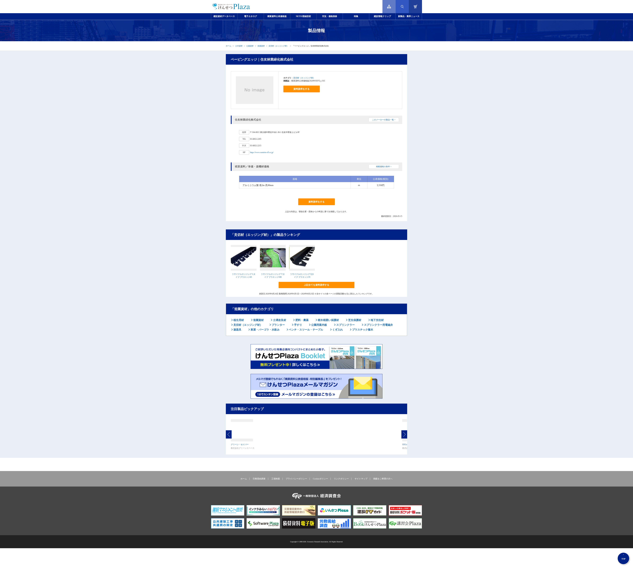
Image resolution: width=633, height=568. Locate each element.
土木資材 (238, 46)
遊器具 (237, 329)
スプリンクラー (345, 324)
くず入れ (337, 329)
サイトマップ (361, 479)
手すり (297, 324)
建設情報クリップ (382, 16)
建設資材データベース (224, 16)
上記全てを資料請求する (316, 285)
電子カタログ (250, 16)
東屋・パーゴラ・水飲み (265, 329)
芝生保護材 (354, 320)
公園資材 (250, 46)
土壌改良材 (279, 320)
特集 (356, 16)
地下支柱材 (377, 320)
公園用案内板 (319, 324)
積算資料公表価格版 (277, 16)
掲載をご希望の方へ (382, 479)
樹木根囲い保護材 (328, 320)
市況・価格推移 (329, 16)
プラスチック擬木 (362, 329)
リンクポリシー (341, 479)
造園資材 (261, 46)
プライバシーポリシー (296, 479)
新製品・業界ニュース (409, 16)
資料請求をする (301, 89)
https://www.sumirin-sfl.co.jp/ (261, 152)
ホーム (228, 46)
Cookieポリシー (320, 479)
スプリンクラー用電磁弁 (378, 324)
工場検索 (275, 479)
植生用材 (238, 320)
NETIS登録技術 (303, 16)
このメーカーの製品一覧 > (383, 120)
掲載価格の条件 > (384, 166)
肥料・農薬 (302, 320)
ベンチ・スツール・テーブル (305, 329)
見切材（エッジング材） (278, 46)
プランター (278, 324)
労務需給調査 (259, 479)
